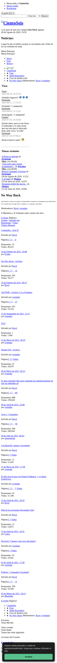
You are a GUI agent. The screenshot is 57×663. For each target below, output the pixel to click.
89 (16, 393)
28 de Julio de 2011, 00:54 (12, 436)
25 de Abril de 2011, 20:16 (12, 500)
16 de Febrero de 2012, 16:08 (14, 251)
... (14, 240)
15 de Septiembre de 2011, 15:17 (15, 314)
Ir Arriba (5, 601)
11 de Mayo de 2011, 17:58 (13, 467)
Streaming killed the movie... (14, 184)
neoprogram (10, 438)
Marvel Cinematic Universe (14, 171)
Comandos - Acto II (9, 230)
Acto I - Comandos (9, 414)
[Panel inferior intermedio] (12, 68)
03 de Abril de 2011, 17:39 (12, 562)
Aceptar (28, 657)
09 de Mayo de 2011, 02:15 (13, 371)
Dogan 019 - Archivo (10, 350)
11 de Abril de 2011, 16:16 (12, 531)
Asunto (4, 220)
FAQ (3, 323)
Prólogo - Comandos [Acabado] (15, 572)
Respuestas (6, 223)
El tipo (7, 254)
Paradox (22, 166)
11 (16, 581)
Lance (7, 534)
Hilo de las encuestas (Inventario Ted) (17, 510)
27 (16, 302)
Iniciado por (14, 220)
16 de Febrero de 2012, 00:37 (14, 283)
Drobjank (6, 100)
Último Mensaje (8, 225)
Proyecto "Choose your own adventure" (18, 541)
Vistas (15, 223)
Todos (15, 359)
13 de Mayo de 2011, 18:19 (13, 340)
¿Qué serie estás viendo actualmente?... (12, 165)
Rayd (38, 80)
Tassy (4, 91)
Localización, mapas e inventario (15, 445)
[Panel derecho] (9, 68)
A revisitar (6, 179)
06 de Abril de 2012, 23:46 (13, 405)
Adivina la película (10, 156)
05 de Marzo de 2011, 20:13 (13, 593)
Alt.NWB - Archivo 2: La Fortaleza (16, 292)
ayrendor (45, 80)
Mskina (17, 179)
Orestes (5, 117)
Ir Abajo (4, 218)
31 (16, 271)
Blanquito (9, 596)
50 (16, 424)
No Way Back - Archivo (11, 261)
